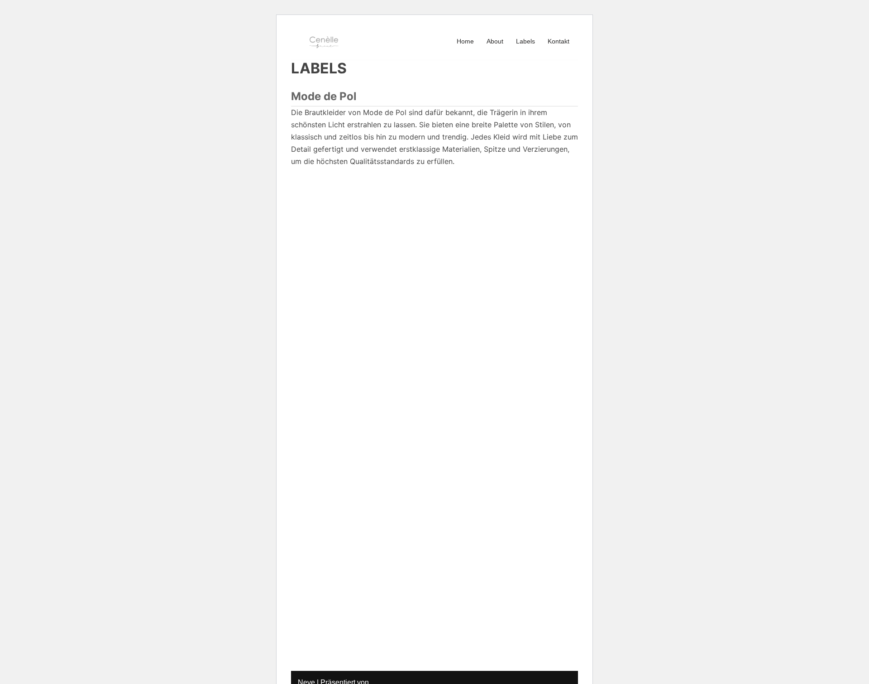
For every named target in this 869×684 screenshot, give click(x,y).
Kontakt (558, 41)
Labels (525, 41)
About (495, 41)
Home (465, 41)
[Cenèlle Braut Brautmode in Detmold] (325, 41)
